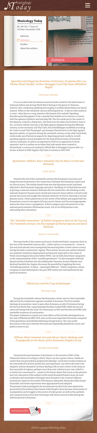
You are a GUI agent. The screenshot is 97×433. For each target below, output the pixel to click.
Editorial (24, 36)
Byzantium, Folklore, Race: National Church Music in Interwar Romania (48, 162)
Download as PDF (20, 411)
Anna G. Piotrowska (48, 234)
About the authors (29, 48)
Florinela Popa (48, 291)
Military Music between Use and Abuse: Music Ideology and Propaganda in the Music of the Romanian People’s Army (48, 339)
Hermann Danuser (48, 95)
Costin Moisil (48, 171)
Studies (24, 44)
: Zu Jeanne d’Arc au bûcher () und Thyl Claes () (48, 84)
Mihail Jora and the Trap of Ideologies (48, 283)
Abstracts (24, 40)
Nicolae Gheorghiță (48, 348)
